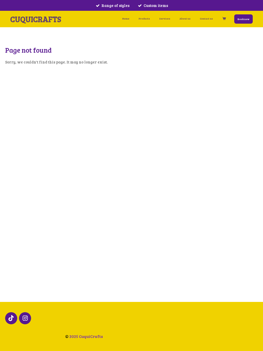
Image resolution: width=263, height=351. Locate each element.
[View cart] (224, 18)
